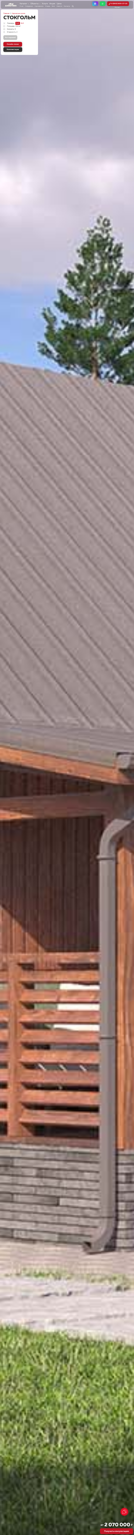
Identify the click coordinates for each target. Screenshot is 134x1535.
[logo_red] (11, 5)
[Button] (95, 3)
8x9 (22, 23)
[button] (73, 4)
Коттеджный (10, 37)
